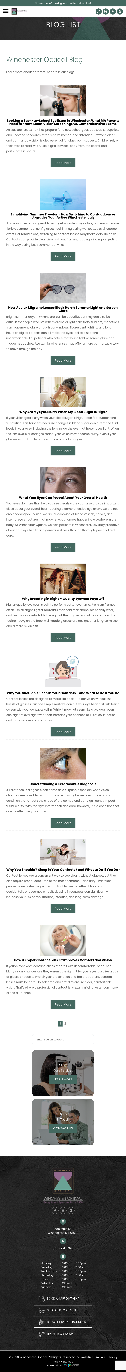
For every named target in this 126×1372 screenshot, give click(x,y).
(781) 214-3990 (63, 1248)
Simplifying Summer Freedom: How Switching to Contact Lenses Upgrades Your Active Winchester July (63, 216)
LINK (36, 1295)
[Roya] (71, 1365)
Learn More (63, 1079)
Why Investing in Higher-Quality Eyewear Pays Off (63, 598)
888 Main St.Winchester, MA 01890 (63, 1231)
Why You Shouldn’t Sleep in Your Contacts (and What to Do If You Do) (63, 869)
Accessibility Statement (91, 1357)
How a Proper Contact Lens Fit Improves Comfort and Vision (63, 960)
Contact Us (63, 1128)
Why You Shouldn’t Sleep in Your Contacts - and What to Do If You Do (63, 693)
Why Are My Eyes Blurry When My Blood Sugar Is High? (63, 412)
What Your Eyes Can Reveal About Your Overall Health (63, 497)
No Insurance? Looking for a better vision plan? (63, 3)
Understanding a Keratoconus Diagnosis (63, 784)
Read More (63, 163)
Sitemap (68, 1361)
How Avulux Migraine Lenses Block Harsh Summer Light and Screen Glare (63, 309)
